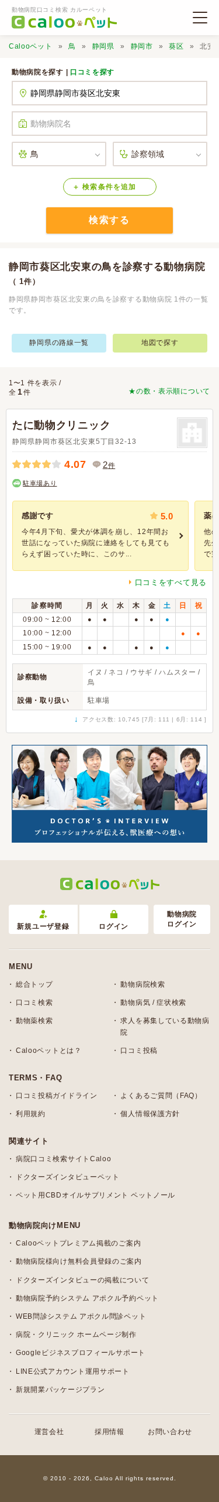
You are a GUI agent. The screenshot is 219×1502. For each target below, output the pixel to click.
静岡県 (103, 46)
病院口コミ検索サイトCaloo (64, 1159)
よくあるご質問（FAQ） (160, 1096)
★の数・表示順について (169, 391)
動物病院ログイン (182, 919)
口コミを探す (92, 72)
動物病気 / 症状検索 (153, 1002)
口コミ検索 (34, 1002)
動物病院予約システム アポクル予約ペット (87, 1298)
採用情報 (109, 1432)
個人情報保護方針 (150, 1114)
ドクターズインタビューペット (68, 1177)
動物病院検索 (142, 984)
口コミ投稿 (139, 1050)
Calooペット (31, 46)
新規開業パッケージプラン (60, 1389)
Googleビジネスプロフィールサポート (80, 1353)
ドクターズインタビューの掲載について (83, 1280)
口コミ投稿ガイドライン (57, 1096)
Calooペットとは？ (49, 1050)
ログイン (113, 926)
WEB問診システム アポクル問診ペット (81, 1316)
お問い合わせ (170, 1432)
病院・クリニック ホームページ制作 (76, 1334)
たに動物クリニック (61, 425)
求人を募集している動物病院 (164, 1026)
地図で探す (160, 342)
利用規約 (31, 1114)
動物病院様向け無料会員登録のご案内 (79, 1261)
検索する (109, 220)
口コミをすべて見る (171, 582)
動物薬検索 (34, 1021)
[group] (100, 536)
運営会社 (49, 1432)
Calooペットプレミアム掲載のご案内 (78, 1243)
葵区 (176, 46)
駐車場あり (40, 483)
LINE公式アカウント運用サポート (73, 1371)
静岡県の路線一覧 (59, 342)
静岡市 (142, 46)
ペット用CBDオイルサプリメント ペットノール (95, 1195)
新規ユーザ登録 (43, 926)
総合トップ (34, 984)
